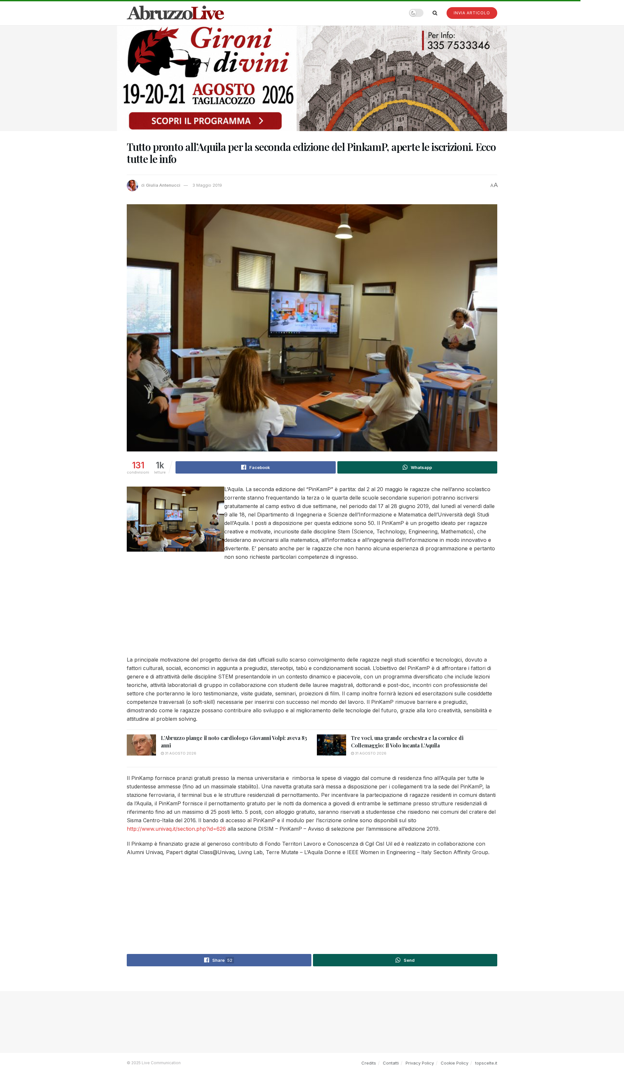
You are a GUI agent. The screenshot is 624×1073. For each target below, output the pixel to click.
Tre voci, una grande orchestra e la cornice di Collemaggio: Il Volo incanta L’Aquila (407, 741)
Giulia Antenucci (163, 185)
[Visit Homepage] (175, 12)
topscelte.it (486, 1063)
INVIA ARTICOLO (472, 12)
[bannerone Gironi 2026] (312, 78)
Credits (368, 1063)
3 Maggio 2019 (207, 185)
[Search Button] (435, 12)
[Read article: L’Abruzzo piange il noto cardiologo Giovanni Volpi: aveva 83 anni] (141, 744)
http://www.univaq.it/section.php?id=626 (176, 828)
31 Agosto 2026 (180, 753)
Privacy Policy (420, 1063)
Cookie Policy (454, 1063)
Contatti (391, 1063)
